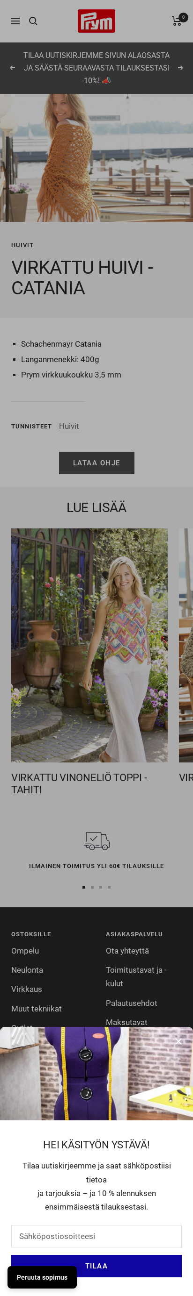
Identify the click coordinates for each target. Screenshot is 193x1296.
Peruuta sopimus (42, 1277)
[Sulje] (178, 1041)
